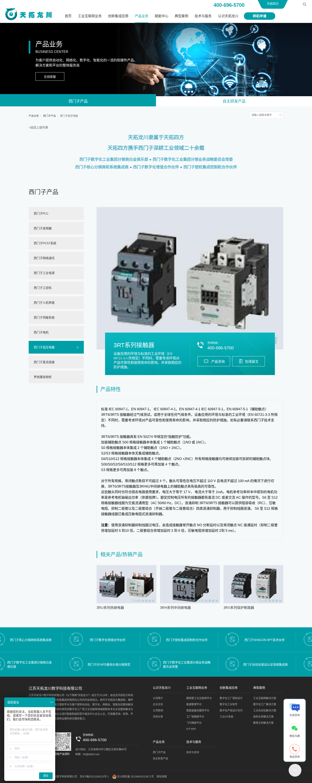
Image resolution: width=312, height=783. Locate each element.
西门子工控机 (43, 287)
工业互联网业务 (90, 16)
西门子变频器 (43, 228)
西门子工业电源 (44, 273)
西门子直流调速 (44, 362)
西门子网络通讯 (44, 258)
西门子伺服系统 (44, 317)
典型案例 (181, 16)
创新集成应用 (118, 16)
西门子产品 (78, 101)
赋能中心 (161, 16)
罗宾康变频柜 (43, 377)
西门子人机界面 (44, 302)
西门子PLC (41, 213)
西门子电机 (41, 332)
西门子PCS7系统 (45, 243)
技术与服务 (203, 16)
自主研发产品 (234, 101)
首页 (68, 16)
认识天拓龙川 (228, 16)
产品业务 (141, 16)
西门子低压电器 (69, 115)
